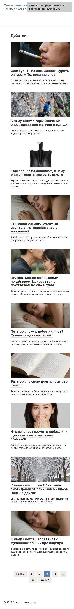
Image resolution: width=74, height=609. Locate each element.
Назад (20, 573)
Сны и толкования (18, 5)
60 (33, 579)
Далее (45, 579)
